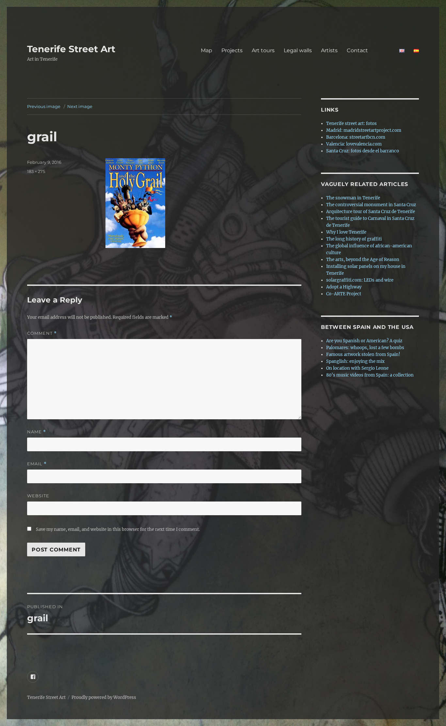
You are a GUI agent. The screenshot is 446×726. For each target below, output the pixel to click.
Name (36, 432)
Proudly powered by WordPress (104, 697)
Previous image (43, 106)
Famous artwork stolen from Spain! (363, 354)
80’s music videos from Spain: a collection (370, 375)
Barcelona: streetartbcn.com (355, 137)
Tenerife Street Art (71, 48)
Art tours (263, 50)
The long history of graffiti (354, 239)
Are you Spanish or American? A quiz (364, 341)
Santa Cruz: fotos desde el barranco (362, 151)
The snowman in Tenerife (353, 198)
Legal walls (298, 50)
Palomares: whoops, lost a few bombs (365, 347)
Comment (42, 333)
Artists (329, 50)
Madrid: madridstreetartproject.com (363, 130)
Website (38, 495)
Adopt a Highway (343, 287)
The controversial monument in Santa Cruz (371, 205)
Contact (368, 50)
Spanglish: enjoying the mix (355, 361)
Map (206, 50)
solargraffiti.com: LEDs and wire (359, 280)
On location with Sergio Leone (357, 368)
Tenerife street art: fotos (351, 123)
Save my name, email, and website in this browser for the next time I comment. (118, 529)
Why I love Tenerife (346, 232)
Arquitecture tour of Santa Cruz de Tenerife (370, 211)
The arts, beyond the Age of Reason (362, 259)
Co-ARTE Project (343, 294)
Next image (79, 106)
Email (37, 464)
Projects (232, 50)
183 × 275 (36, 171)
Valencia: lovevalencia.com (354, 144)
